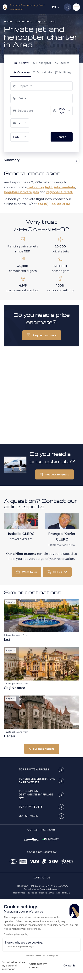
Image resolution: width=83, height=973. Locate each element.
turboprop (35, 187)
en (54, 7)
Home (8, 21)
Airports (41, 21)
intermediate (64, 187)
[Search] (66, 7)
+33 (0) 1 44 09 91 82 (54, 204)
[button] (41, 335)
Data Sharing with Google (20, 946)
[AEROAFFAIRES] (5, 7)
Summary (11, 160)
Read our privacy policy (16, 934)
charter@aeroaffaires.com (45, 889)
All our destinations (41, 748)
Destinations (23, 21)
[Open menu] (76, 7)
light (49, 187)
